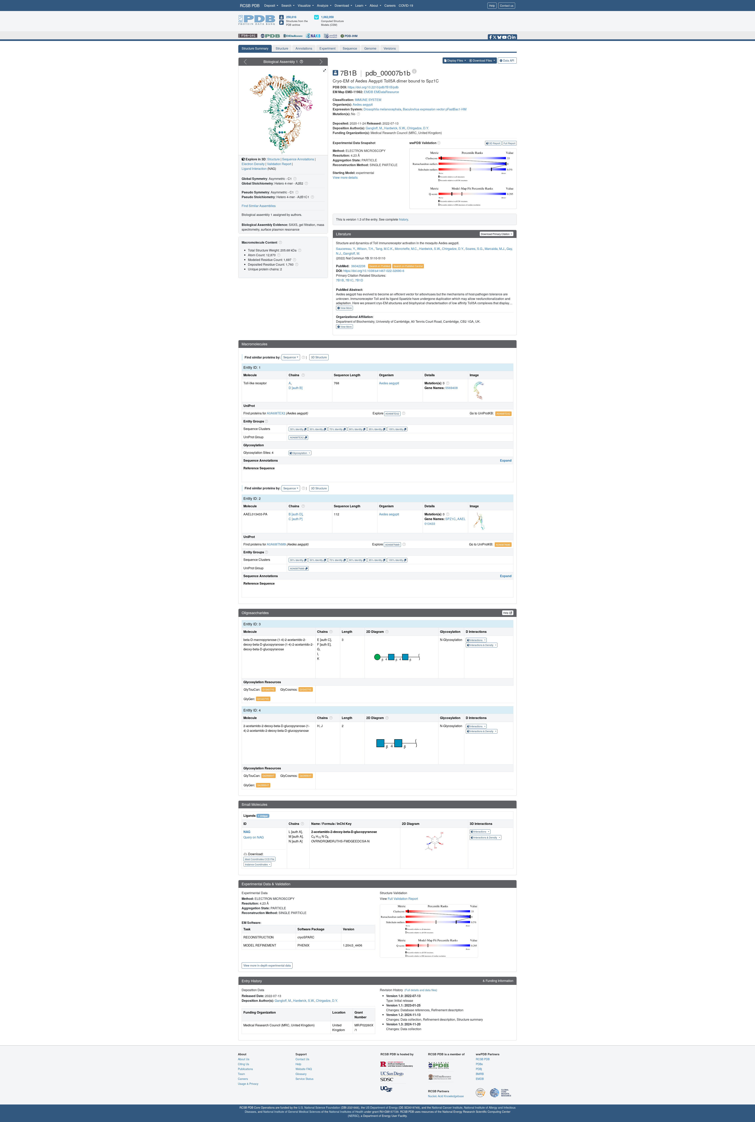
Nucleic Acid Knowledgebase (446, 1096)
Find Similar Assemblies (259, 205)
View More (346, 308)
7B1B (340, 280)
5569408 (451, 387)
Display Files (455, 60)
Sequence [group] (289, 357)
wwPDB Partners (487, 1054)
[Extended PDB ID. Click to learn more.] (414, 70)
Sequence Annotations (298, 159)
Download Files (482, 60)
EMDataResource (386, 92)
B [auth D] (295, 514)
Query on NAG (253, 837)
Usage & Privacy (248, 1084)
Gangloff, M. (374, 128)
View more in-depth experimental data (267, 965)
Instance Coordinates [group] (256, 864)
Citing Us (243, 1064)
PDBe (479, 1064)
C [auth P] (295, 519)
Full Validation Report (403, 898)
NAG (246, 831)
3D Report (494, 143)
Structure (282, 48)
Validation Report (279, 164)
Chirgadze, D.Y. (418, 128)
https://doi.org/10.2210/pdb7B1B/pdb (373, 87)
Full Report (509, 143)
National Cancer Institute (447, 1107)
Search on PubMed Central (408, 266)
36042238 (358, 266)
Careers (390, 5)
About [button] (374, 5)
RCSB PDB (250, 5)
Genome (370, 48)
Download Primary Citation (495, 234)
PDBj (479, 1069)
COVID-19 (406, 5)
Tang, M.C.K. (384, 248)
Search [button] (286, 5)
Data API (508, 60)
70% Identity (336, 429)
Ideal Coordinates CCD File (259, 859)
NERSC (353, 1116)
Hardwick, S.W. (394, 128)
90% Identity (355, 429)
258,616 (291, 17)
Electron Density (253, 164)
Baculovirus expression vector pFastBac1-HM (434, 109)
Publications (245, 1069)
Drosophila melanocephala (382, 109)
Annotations (304, 48)
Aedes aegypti (363, 104)
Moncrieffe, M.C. (406, 248)
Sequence (350, 48)
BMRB (480, 1074)
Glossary (301, 1074)
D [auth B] (295, 387)
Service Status (304, 1079)
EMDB (368, 92)
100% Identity (396, 429)
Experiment (327, 48)
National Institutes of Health (346, 1112)
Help (492, 5)
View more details (345, 177)
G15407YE (268, 689)
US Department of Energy (382, 1107)
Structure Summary (255, 48)
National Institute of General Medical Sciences (291, 1112)
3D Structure (319, 357)
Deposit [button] (270, 5)
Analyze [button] (323, 5)
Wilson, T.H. (365, 248)
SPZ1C (450, 519)
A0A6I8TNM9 (276, 544)
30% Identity (296, 429)
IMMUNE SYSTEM (368, 99)
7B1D (359, 280)
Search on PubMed (379, 266)
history (403, 219)
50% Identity (316, 429)
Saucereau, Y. (345, 248)
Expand (506, 460)
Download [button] (342, 5)
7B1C (349, 280)
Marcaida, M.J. (495, 248)
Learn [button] (359, 5)
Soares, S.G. (474, 248)
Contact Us (302, 1059)
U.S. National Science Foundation (319, 1107)
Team (241, 1074)
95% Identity (375, 429)
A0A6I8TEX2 (276, 413)
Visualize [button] (304, 5)
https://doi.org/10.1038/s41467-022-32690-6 (373, 270)
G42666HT (268, 775)
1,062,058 (327, 17)
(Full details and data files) (420, 990)
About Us (243, 1059)
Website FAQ (304, 1069)
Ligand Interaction (254, 168)
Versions (390, 48)
